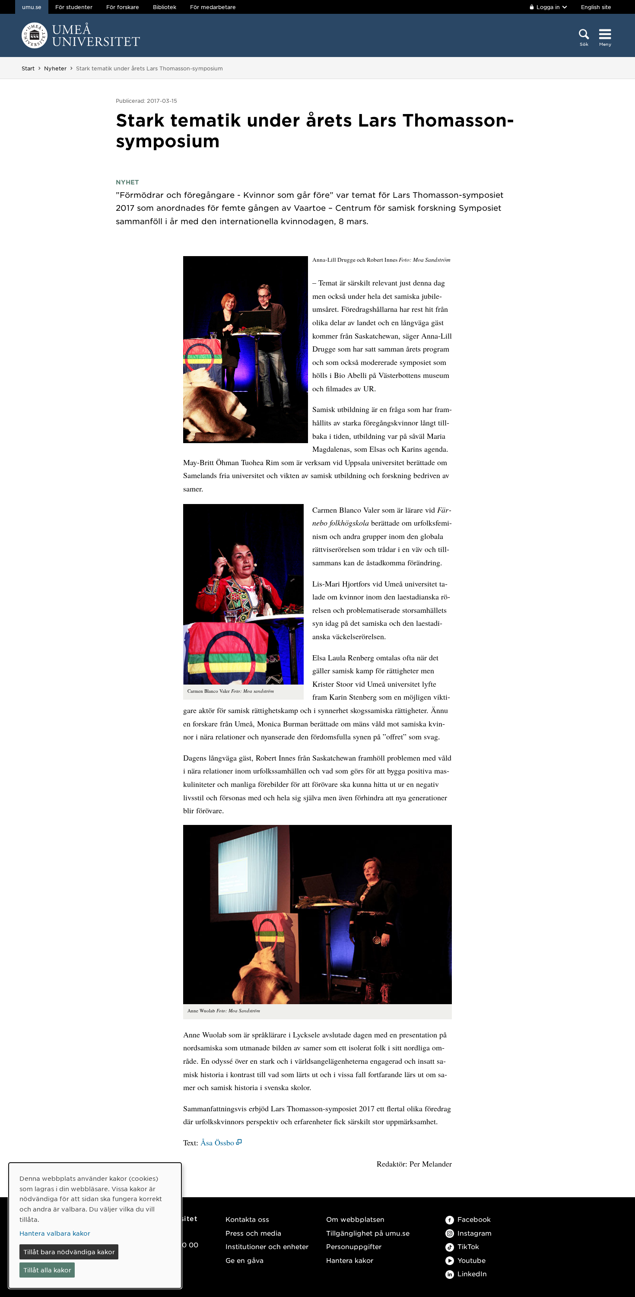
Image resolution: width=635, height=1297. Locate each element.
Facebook (474, 1219)
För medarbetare (213, 6)
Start (28, 68)
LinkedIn (472, 1273)
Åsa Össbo (217, 1142)
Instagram (474, 1233)
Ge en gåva (244, 1260)
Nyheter (55, 68)
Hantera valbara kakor (54, 1233)
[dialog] (95, 1225)
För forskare (122, 6)
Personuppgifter (353, 1246)
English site (596, 6)
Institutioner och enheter (266, 1246)
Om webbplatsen (355, 1219)
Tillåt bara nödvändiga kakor (69, 1252)
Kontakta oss (247, 1219)
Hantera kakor (349, 1260)
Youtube (471, 1260)
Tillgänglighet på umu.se (368, 1233)
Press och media (253, 1233)
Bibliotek (164, 6)
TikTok (468, 1246)
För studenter (73, 6)
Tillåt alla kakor (47, 1270)
